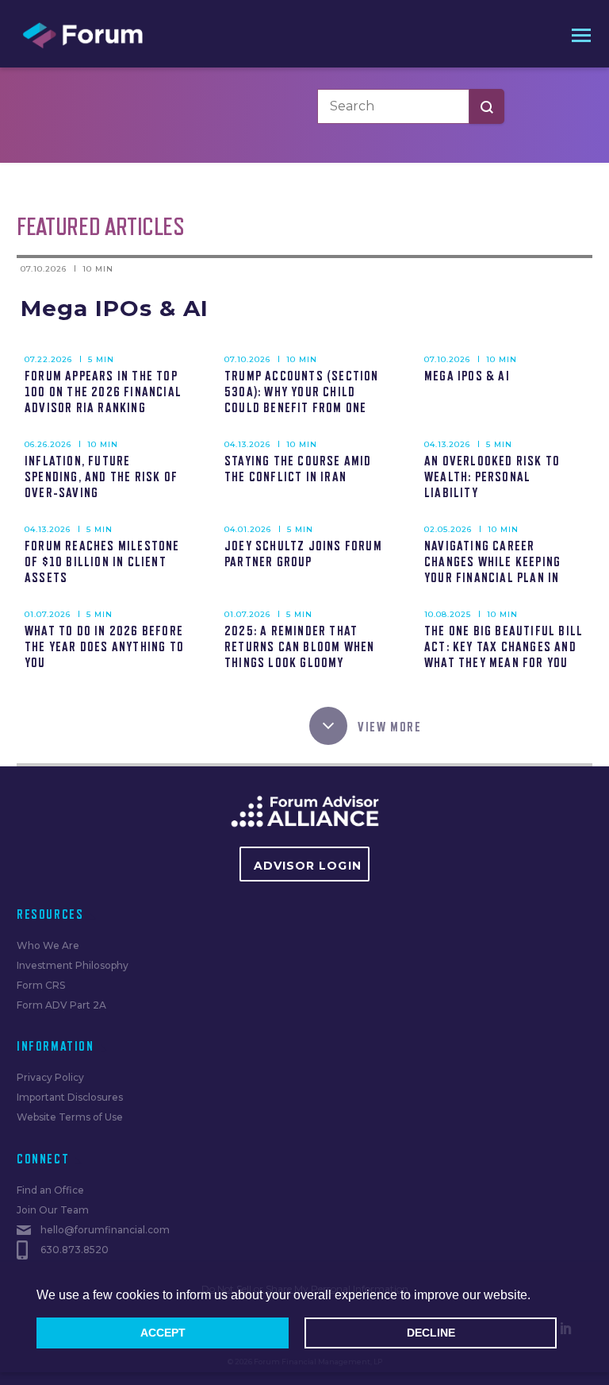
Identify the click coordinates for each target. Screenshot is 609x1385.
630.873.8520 (74, 1250)
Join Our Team (53, 1210)
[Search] (486, 106)
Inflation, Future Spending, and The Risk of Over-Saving (101, 477)
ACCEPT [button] (163, 1332)
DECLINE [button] (431, 1332)
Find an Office (50, 1190)
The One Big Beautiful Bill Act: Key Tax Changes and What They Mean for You (503, 647)
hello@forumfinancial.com (105, 1230)
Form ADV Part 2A (61, 1005)
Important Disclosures (70, 1097)
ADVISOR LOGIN (308, 865)
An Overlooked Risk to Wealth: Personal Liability (492, 477)
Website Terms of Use (70, 1117)
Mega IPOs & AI (115, 308)
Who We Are (48, 945)
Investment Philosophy (72, 965)
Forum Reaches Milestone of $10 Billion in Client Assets (102, 562)
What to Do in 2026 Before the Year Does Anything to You (104, 647)
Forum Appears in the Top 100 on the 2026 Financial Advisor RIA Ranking (103, 392)
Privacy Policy (50, 1077)
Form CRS (41, 985)
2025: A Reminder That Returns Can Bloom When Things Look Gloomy (299, 647)
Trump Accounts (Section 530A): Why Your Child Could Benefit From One (301, 392)
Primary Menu (578, 34)
